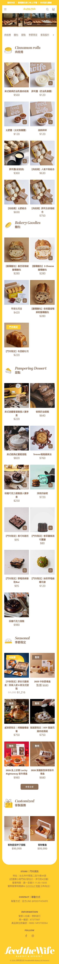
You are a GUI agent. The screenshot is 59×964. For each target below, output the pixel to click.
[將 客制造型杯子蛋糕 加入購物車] (25, 837)
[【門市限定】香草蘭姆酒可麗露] (42, 519)
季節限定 (33, 34)
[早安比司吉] (16, 292)
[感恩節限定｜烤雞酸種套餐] (16, 711)
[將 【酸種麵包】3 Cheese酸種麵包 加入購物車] (50, 258)
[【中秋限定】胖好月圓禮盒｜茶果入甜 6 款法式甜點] (16, 665)
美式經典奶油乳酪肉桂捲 (17, 91)
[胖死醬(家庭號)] (16, 153)
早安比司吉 (16, 308)
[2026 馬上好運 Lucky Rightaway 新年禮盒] (16, 754)
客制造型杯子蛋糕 (16, 844)
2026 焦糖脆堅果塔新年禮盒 (42, 772)
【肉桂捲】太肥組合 (16, 208)
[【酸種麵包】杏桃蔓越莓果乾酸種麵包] (42, 292)
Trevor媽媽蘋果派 (42, 454)
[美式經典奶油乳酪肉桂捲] (16, 74)
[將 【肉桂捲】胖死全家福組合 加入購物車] (50, 200)
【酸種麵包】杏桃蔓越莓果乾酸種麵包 (42, 310)
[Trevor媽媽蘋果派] (42, 438)
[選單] (5, 9)
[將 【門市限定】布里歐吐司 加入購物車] (25, 343)
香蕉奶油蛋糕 (42, 411)
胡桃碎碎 (42, 130)
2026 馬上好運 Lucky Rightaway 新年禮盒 (16, 772)
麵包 (16, 34)
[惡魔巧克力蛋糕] (16, 604)
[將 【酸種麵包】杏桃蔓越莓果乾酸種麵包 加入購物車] (50, 300)
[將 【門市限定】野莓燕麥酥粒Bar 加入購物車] (25, 570)
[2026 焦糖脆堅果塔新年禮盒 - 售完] (42, 762)
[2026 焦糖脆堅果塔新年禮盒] (42, 754)
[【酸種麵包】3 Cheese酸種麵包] (42, 249)
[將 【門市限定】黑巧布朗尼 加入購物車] (25, 528)
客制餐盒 (42, 844)
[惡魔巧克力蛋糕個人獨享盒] (16, 477)
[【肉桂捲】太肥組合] (16, 192)
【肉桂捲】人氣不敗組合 (42, 169)
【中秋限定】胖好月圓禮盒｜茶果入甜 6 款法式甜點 (17, 685)
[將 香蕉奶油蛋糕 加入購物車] (50, 403)
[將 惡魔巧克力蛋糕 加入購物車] (25, 613)
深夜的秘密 (42, 493)
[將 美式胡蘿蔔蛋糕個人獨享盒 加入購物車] (25, 403)
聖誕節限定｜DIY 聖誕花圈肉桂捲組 (42, 729)
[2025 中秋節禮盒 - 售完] (42, 673)
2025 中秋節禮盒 (42, 681)
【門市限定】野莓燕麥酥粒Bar (17, 580)
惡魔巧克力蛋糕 (16, 621)
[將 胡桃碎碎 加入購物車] (50, 122)
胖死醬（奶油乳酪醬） (42, 91)
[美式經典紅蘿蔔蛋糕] (16, 438)
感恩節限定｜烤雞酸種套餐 (17, 729)
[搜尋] (47, 9)
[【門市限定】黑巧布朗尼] (16, 519)
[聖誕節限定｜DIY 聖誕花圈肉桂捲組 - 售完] (42, 719)
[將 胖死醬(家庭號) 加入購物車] (25, 161)
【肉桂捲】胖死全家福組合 (42, 210)
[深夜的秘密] (42, 477)
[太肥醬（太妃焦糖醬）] (16, 114)
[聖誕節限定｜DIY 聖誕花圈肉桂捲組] (42, 711)
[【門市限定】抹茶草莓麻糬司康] (42, 562)
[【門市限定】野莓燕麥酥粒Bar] (16, 562)
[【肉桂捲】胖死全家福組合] (42, 192)
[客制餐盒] (42, 828)
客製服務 (44, 34)
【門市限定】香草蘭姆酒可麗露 (42, 537)
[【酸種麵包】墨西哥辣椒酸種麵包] (16, 249)
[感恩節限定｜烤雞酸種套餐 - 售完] (16, 719)
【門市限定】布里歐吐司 (17, 351)
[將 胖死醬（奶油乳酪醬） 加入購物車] (50, 83)
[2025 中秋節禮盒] (42, 665)
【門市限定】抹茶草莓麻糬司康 (42, 580)
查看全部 (29, 786)
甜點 (23, 34)
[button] (53, 35)
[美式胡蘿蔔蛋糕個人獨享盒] (16, 395)
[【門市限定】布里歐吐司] (16, 335)
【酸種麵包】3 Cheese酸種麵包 (42, 268)
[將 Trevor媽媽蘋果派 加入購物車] (50, 446)
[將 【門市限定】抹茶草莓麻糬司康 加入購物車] (50, 570)
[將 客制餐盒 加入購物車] (50, 837)
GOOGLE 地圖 (33, 886)
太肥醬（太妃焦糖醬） (17, 130)
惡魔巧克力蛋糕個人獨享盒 (17, 495)
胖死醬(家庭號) (16, 169)
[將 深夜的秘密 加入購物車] (50, 485)
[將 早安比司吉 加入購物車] (25, 300)
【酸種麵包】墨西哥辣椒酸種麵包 (17, 268)
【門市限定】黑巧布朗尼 (17, 535)
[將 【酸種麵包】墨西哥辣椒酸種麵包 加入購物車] (25, 258)
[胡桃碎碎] (42, 114)
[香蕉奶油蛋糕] (42, 395)
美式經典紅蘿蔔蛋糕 (16, 454)
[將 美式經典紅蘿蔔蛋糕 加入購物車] (25, 446)
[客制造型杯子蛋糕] (16, 828)
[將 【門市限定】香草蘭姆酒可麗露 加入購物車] (50, 528)
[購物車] (53, 9)
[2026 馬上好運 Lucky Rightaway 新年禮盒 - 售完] (16, 762)
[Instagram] (33, 936)
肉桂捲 (7, 34)
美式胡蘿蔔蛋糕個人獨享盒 (17, 413)
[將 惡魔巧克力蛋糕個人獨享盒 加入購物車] (25, 485)
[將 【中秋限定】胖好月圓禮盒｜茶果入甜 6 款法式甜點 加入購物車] (25, 673)
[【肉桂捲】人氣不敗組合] (42, 153)
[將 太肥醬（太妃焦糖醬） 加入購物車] (25, 122)
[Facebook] (26, 936)
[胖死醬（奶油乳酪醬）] (42, 74)
